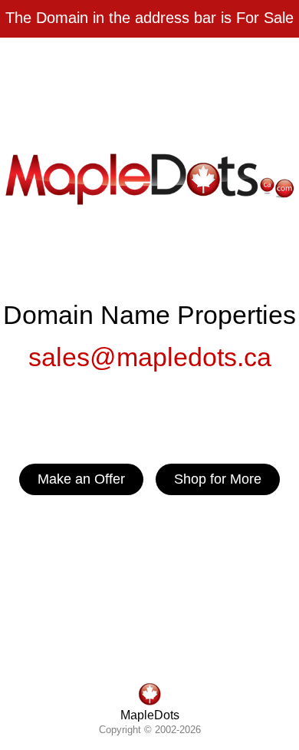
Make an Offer (81, 479)
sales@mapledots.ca (149, 357)
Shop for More (217, 479)
